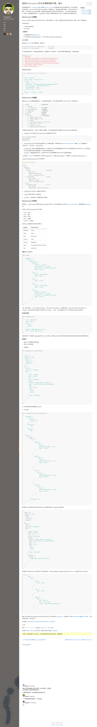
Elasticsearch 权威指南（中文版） (80, 616)
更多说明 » (55, 630)
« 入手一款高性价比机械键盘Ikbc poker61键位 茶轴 (33, 639)
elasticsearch (35, 7)
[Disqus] (57, 664)
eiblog (49, 627)
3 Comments (89, 4)
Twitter (5, 34)
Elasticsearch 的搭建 (86, 10)
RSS (8, 34)
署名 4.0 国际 (30, 630)
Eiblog (63, 101)
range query (60, 616)
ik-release (31, 155)
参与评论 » (52, 621)
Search (11, 34)
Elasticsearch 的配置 (86, 11)
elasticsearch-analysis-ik (69, 143)
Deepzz (7, 17)
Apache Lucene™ (49, 7)
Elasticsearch (36, 34)
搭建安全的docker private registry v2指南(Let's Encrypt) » (78, 639)
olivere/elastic (73, 204)
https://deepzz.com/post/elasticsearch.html (38, 621)
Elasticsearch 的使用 (86, 13)
